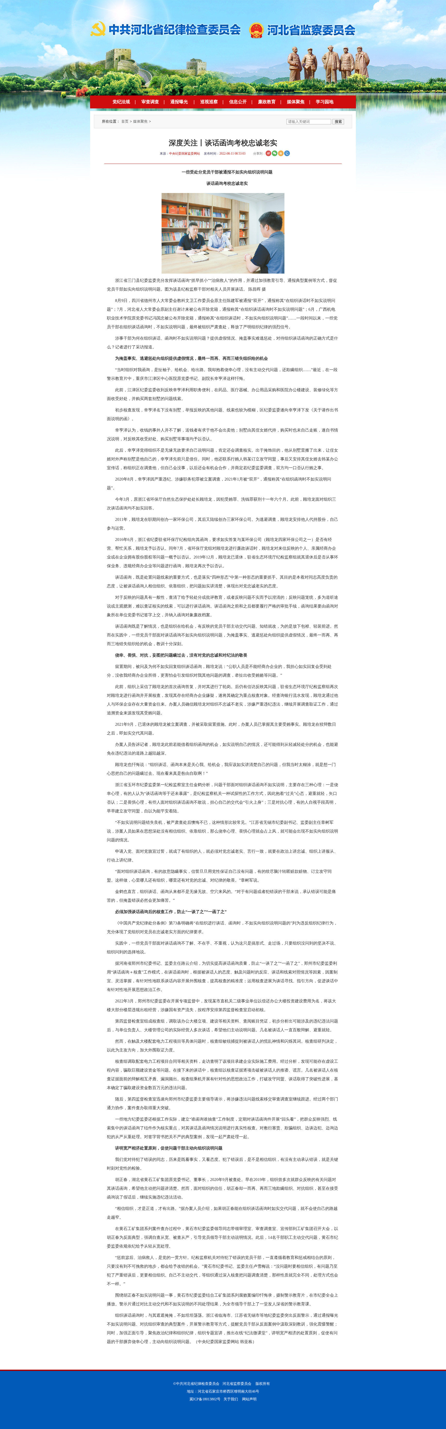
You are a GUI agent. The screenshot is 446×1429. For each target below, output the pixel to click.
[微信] (274, 153)
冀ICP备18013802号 (204, 1399)
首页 (125, 121)
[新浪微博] (268, 153)
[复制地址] (287, 153)
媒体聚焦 (296, 101)
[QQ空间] (281, 153)
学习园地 (324, 101)
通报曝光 (179, 101)
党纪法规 (121, 101)
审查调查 (150, 101)
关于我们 (231, 1399)
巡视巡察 (209, 101)
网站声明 (249, 1399)
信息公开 (238, 101)
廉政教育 (267, 101)
